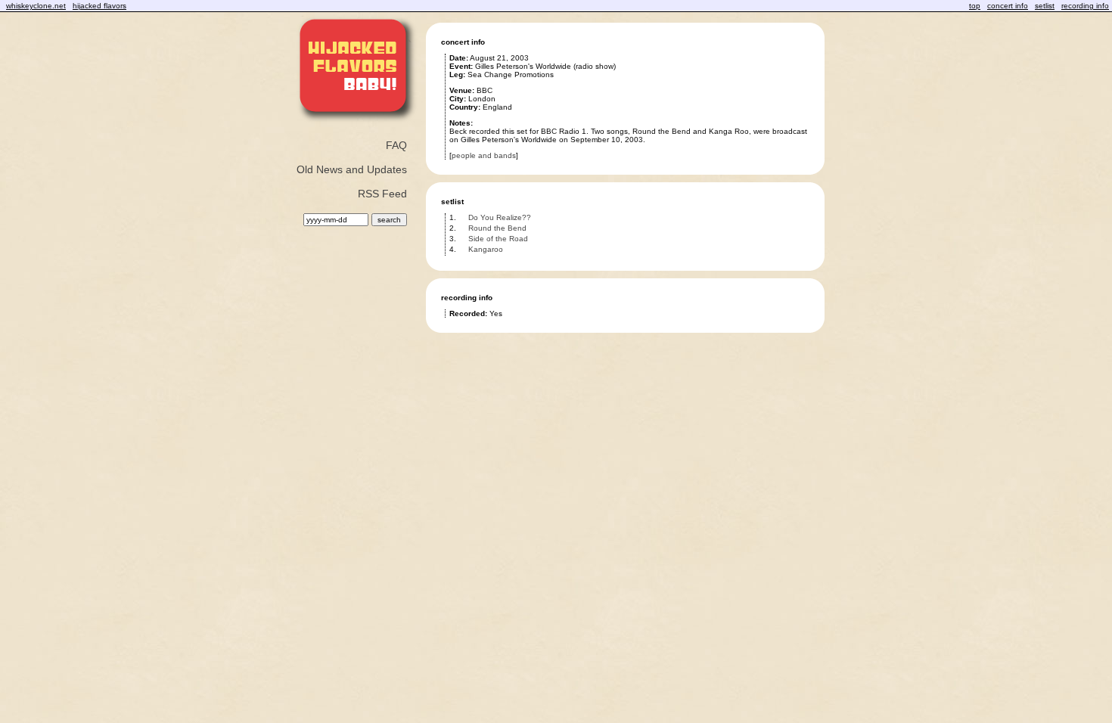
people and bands (484, 155)
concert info (1007, 6)
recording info (1085, 6)
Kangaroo (485, 249)
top (974, 6)
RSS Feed (382, 194)
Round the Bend (497, 228)
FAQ (396, 145)
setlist (1045, 6)
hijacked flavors (99, 6)
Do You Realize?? (499, 217)
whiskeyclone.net (36, 6)
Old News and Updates (352, 169)
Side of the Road (498, 238)
